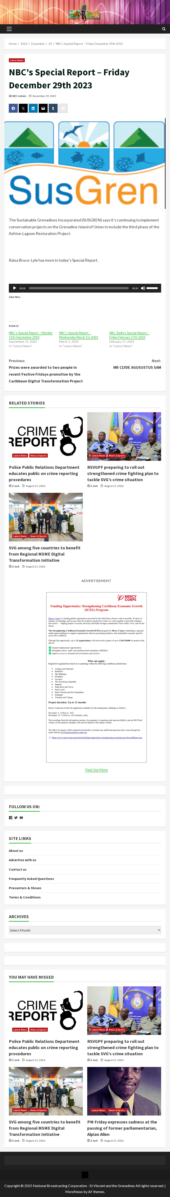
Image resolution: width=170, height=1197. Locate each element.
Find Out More (96, 770)
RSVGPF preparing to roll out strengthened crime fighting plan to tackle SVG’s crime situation (123, 473)
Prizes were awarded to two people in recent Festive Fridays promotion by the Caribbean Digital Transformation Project (46, 371)
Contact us (18, 869)
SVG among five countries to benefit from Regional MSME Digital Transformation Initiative (45, 554)
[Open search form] (164, 29)
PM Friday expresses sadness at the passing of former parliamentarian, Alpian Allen (122, 1128)
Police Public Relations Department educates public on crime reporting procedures (44, 473)
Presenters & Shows (25, 888)
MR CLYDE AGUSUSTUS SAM (137, 364)
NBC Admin (19, 96)
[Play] (14, 288)
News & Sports (38, 455)
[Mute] (143, 288)
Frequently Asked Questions (31, 878)
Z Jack (15, 486)
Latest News (16, 60)
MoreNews (74, 1191)
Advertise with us (22, 860)
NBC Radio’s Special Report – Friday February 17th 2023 (129, 335)
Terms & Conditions (25, 897)
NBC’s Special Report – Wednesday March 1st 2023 (78, 335)
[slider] (153, 288)
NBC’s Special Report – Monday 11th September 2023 (30, 335)
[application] (85, 288)
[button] (9, 29)
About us (16, 850)
